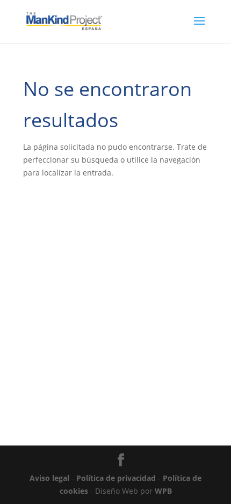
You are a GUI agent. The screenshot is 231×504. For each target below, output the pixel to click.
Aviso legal (49, 478)
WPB (163, 491)
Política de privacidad (116, 478)
